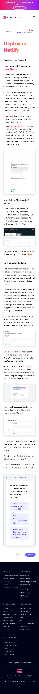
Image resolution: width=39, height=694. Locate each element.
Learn (5, 612)
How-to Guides (8, 621)
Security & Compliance (11, 588)
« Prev (18, 554)
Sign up (16, 663)
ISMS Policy (31, 681)
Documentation (8, 618)
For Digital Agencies (26, 590)
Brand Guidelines (25, 630)
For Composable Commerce (25, 586)
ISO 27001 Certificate (27, 624)
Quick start (7, 609)
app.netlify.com (10, 69)
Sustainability (24, 627)
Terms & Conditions (11, 681)
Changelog (7, 627)
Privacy (22, 681)
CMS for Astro (24, 596)
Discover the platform (10, 576)
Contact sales (8, 642)
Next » (30, 554)
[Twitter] (18, 684)
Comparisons (24, 612)
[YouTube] (21, 684)
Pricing (5, 585)
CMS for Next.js (25, 593)
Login (10, 663)
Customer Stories (25, 609)
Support (6, 648)
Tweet (19, 32)
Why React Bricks (9, 579)
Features (6, 582)
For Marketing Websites (28, 582)
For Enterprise (24, 576)
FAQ (21, 621)
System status (26, 663)
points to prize (30, 32)
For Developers (25, 579)
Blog (21, 618)
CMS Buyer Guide (26, 615)
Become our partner (10, 645)
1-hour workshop (9, 624)
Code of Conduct (9, 654)
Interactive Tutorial (9, 615)
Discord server (8, 651)
